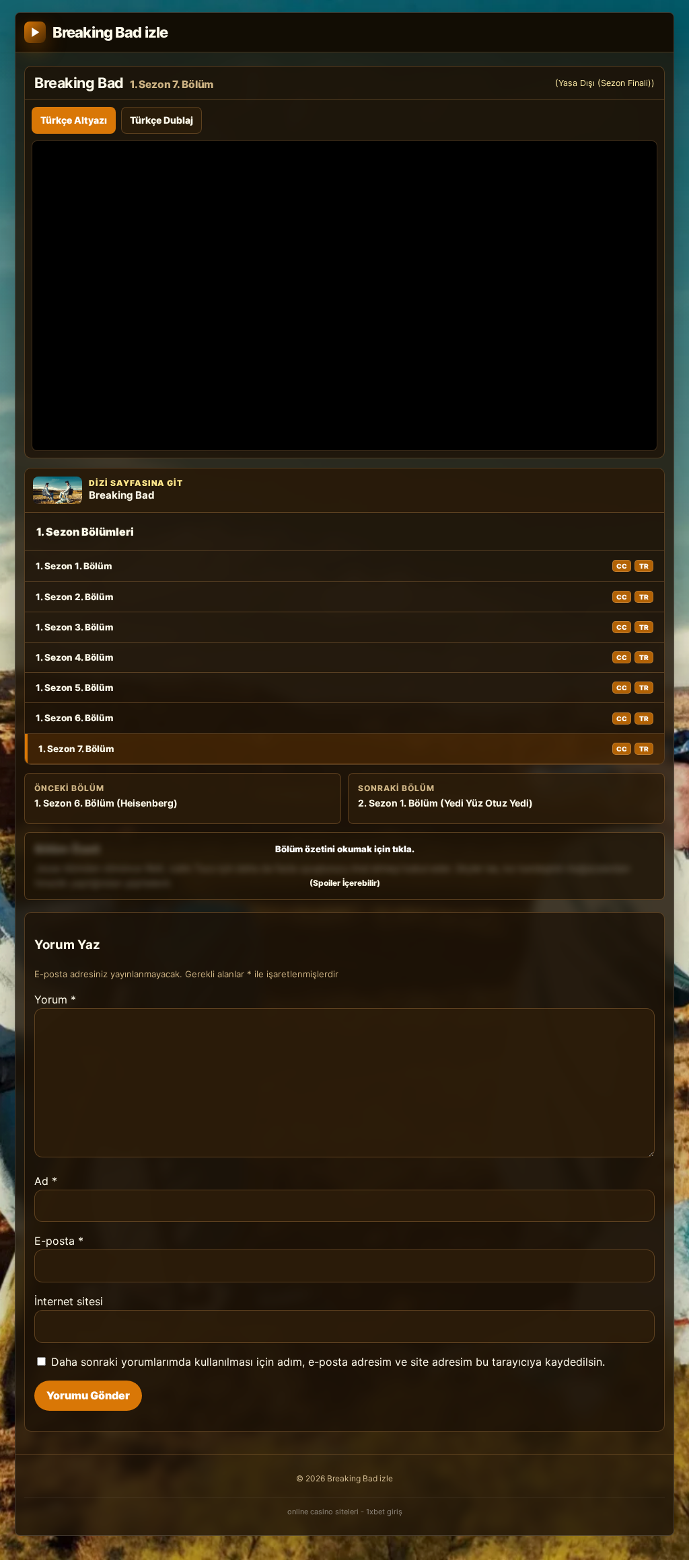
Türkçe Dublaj (161, 120)
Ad (45, 1181)
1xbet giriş (384, 1511)
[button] (344, 866)
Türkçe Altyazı (73, 120)
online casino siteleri (323, 1511)
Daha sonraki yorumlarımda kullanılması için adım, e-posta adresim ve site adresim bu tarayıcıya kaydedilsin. (328, 1361)
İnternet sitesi (68, 1301)
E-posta (58, 1240)
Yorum (55, 999)
